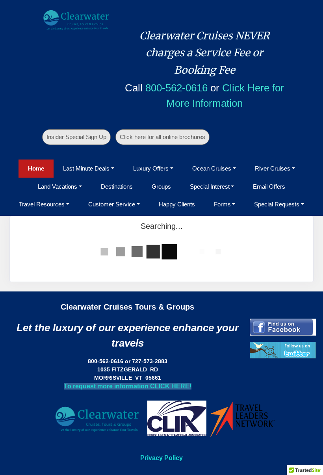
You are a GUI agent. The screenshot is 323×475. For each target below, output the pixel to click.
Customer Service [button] (111, 204)
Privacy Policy (161, 458)
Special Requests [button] (276, 204)
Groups (161, 186)
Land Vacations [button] (57, 186)
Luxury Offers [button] (151, 168)
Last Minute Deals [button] (86, 168)
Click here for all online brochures (162, 137)
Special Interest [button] (210, 186)
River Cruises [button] (272, 168)
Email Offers (269, 186)
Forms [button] (222, 204)
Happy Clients (177, 204)
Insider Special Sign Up (76, 137)
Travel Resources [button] (42, 204)
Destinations (117, 186)
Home (36, 168)
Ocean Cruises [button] (211, 168)
